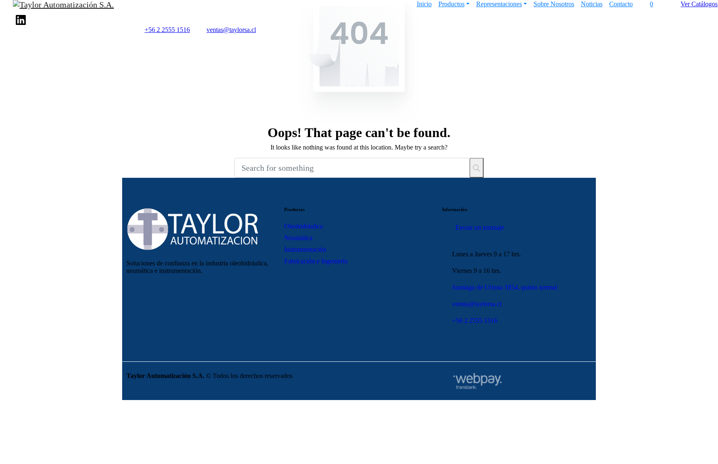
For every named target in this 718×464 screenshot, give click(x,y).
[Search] (477, 168)
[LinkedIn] (20, 20)
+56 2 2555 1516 (167, 29)
